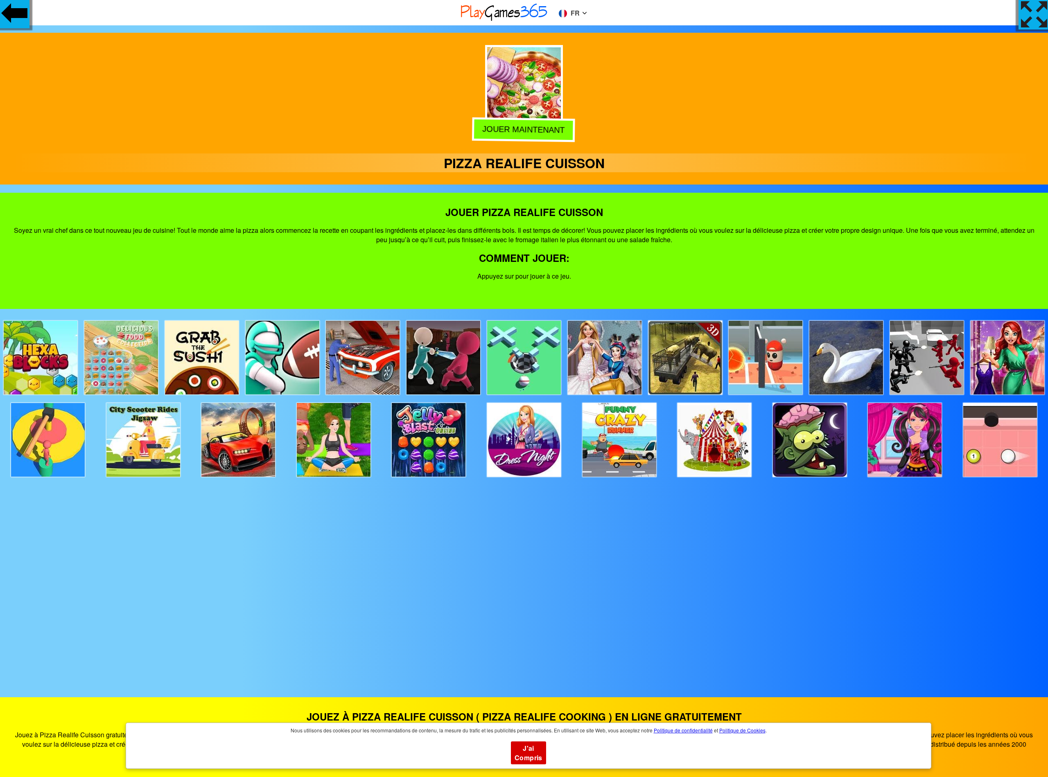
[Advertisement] (524, 580)
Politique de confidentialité (683, 730)
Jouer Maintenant (524, 128)
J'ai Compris (528, 752)
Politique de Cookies (742, 730)
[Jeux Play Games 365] (504, 19)
